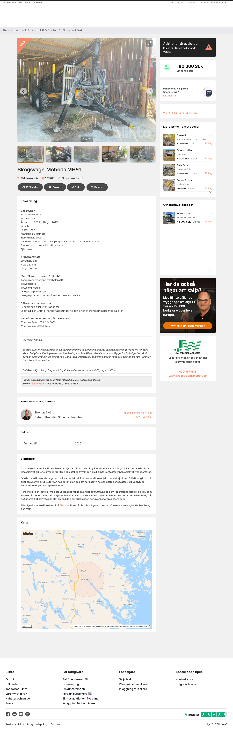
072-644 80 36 (143, 417)
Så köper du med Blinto (77, 679)
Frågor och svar (186, 684)
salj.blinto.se (38, 383)
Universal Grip (184, 169)
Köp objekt (25, 2)
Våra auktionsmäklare (133, 684)
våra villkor (141, 356)
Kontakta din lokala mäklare (188, 325)
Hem (6, 30)
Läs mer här (170, 95)
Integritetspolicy (37, 724)
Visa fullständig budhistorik (180, 113)
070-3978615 (187, 371)
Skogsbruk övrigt (74, 30)
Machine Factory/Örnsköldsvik (192, 139)
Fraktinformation (73, 689)
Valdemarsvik (29, 178)
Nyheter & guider (187, 2)
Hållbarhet (13, 684)
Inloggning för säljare (133, 689)
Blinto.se (65, 505)
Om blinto (12, 679)
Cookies (55, 724)
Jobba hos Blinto (16, 689)
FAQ (173, 2)
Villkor (204, 2)
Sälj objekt (9, 2)
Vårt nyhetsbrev (16, 694)
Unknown (181, 154)
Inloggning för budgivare (78, 703)
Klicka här (168, 48)
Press (9, 703)
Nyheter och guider (18, 698)
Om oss (38, 2)
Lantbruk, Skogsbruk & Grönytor (35, 30)
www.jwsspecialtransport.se (188, 376)
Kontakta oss (219, 2)
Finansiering (70, 684)
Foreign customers (75, 694)
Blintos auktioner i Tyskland (80, 698)
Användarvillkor (15, 724)
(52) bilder (32, 187)
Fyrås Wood (183, 184)
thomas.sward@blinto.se (138, 412)
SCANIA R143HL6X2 (187, 217)
